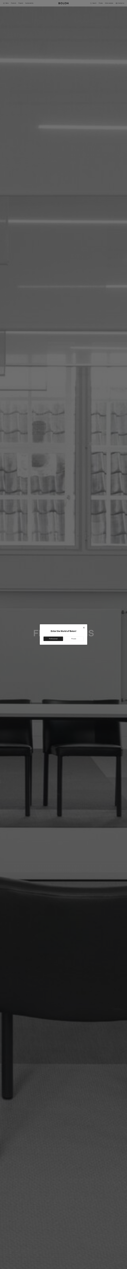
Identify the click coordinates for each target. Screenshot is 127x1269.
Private (73, 639)
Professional (53, 639)
